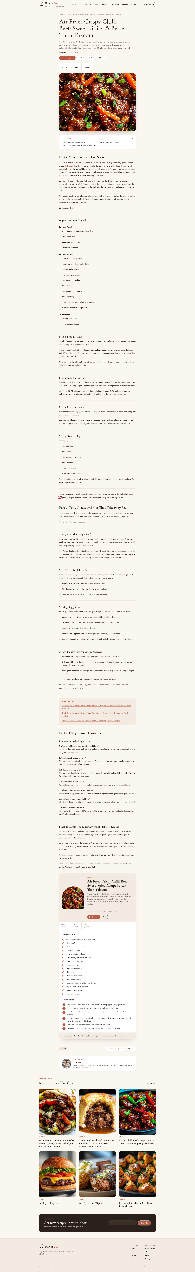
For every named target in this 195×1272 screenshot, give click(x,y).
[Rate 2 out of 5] (91, 911)
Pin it (82, 58)
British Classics (150, 1248)
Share (93, 58)
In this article (68, 138)
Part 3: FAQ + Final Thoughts (109, 142)
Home (61, 15)
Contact (147, 1255)
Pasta (104, 4)
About (134, 4)
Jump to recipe (66, 58)
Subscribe (144, 1223)
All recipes (147, 4)
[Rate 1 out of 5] (88, 911)
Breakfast (76, 4)
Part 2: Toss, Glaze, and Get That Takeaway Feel (79, 145)
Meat (97, 4)
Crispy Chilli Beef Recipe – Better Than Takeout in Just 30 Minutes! (91, 720)
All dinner (151, 1084)
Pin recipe (95, 917)
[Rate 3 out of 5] (94, 911)
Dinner (68, 15)
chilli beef (68, 166)
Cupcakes (114, 4)
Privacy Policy (149, 1259)
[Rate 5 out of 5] (100, 911)
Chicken (87, 4)
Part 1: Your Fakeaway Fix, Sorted (74, 142)
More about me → (87, 1068)
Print (104, 917)
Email (103, 58)
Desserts (134, 1255)
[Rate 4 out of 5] (97, 911)
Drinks (125, 4)
